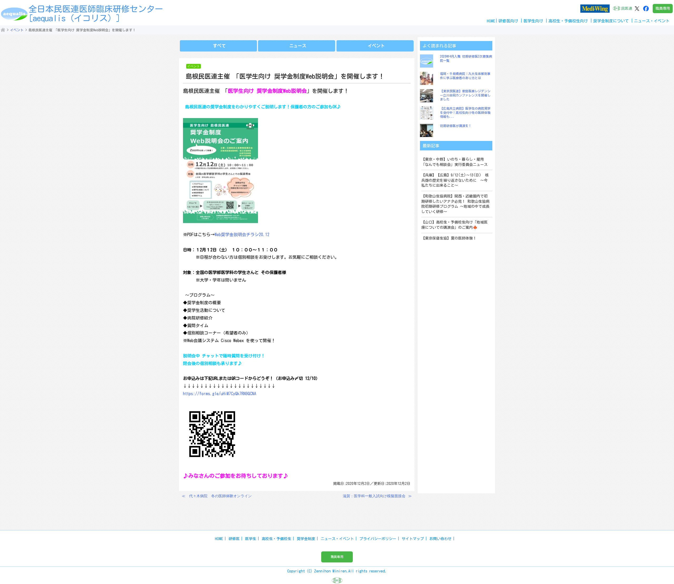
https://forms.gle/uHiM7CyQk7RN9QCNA (219, 394)
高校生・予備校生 (276, 539)
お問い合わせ (440, 539)
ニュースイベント (652, 21)
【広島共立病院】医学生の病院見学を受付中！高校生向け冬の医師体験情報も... (465, 112)
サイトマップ (413, 539)
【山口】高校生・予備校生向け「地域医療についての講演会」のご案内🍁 (454, 224)
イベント (17, 30)
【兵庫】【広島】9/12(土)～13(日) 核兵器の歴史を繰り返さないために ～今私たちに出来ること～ (455, 180)
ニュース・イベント (337, 539)
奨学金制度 (306, 539)
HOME (491, 21)
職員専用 (662, 8)
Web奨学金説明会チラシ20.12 (242, 234)
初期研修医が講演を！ (456, 125)
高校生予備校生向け (568, 21)
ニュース (297, 46)
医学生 (250, 539)
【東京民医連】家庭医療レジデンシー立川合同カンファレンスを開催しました (465, 95)
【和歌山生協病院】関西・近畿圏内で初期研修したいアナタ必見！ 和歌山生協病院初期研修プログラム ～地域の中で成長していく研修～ (455, 204)
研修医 (234, 539)
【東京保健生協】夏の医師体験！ (449, 238)
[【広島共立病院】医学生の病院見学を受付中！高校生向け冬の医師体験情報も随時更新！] (428, 113)
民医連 (626, 8)
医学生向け (533, 21)
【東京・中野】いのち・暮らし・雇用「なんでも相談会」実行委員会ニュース (454, 162)
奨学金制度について (611, 21)
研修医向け (508, 21)
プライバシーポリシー (377, 539)
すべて (219, 46)
